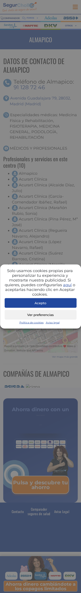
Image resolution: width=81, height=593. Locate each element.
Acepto (40, 303)
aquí (67, 285)
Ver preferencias (40, 315)
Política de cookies (31, 322)
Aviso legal (53, 322)
